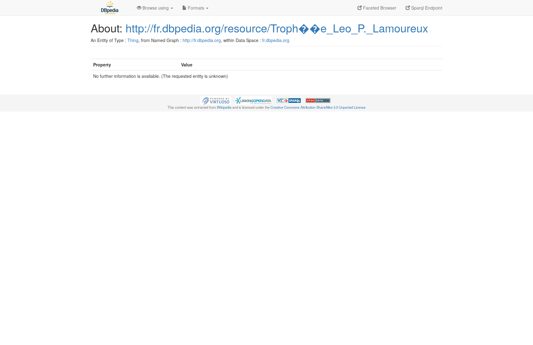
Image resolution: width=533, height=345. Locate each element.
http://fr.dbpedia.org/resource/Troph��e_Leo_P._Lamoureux (277, 28)
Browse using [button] (155, 8)
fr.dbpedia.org (275, 40)
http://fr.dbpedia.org (202, 40)
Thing (132, 40)
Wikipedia (224, 107)
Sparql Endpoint (426, 8)
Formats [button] (196, 8)
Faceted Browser (379, 8)
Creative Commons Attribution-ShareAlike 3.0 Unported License (318, 107)
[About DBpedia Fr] (109, 7)
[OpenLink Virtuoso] (215, 99)
